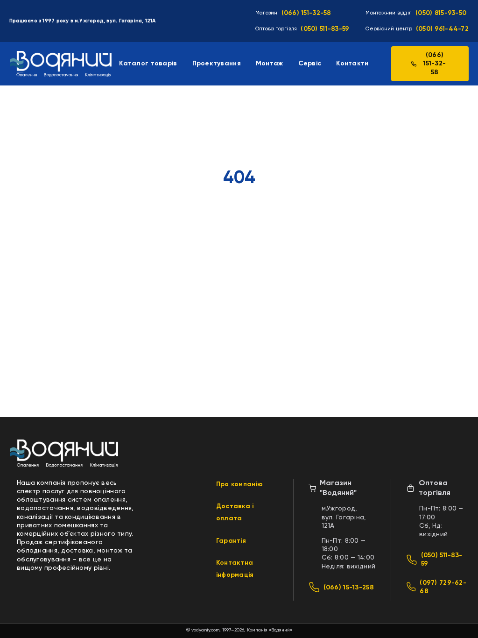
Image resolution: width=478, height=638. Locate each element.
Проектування (216, 63)
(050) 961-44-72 (442, 29)
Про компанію (239, 484)
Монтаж (269, 63)
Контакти (352, 63)
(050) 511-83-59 (325, 29)
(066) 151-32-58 (306, 13)
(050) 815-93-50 (440, 13)
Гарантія (231, 541)
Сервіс (310, 63)
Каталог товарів (148, 63)
